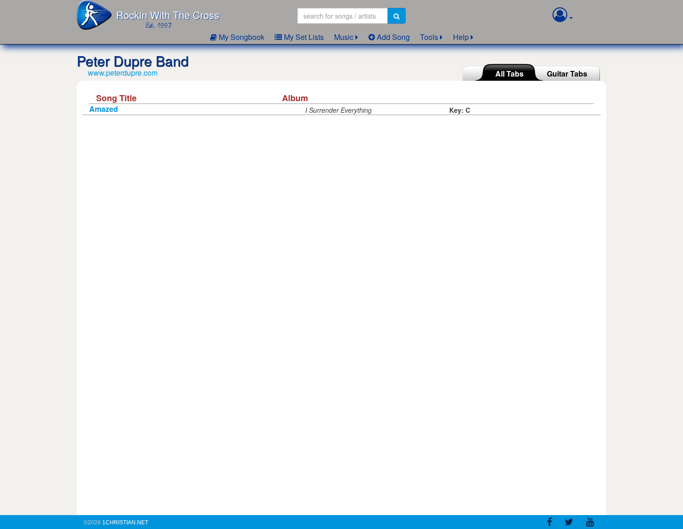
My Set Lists (303, 37)
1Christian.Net (125, 522)
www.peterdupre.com (123, 72)
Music (344, 37)
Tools (429, 37)
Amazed (103, 108)
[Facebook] (549, 523)
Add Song (392, 37)
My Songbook (240, 37)
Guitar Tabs (567, 73)
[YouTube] (589, 523)
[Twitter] (569, 523)
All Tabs (509, 73)
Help (461, 37)
